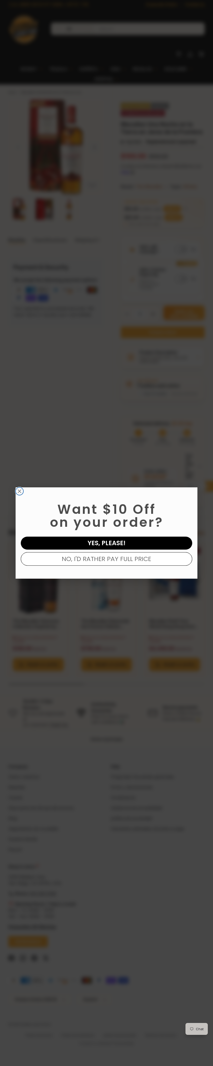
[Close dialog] (19, 491)
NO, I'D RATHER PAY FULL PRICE (106, 559)
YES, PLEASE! (106, 543)
